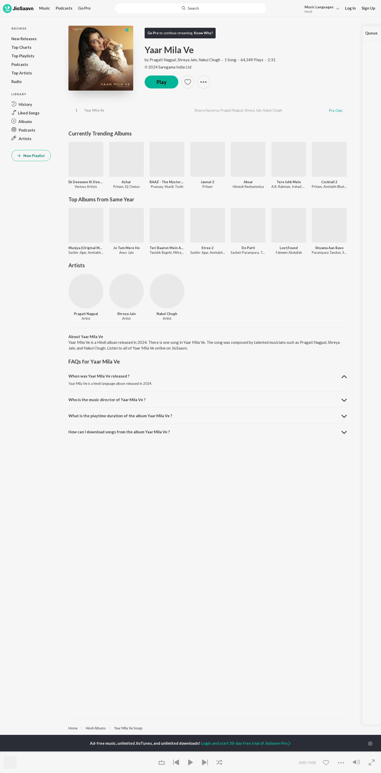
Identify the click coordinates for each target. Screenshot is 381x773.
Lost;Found (289, 248)
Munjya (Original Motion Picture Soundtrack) (85, 248)
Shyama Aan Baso (329, 248)
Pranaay (157, 186)
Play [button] (161, 82)
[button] (320, 8)
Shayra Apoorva (206, 110)
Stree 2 (207, 248)
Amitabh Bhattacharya (340, 186)
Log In (350, 8)
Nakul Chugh (209, 59)
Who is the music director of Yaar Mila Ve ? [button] (106, 399)
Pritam (118, 186)
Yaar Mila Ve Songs (128, 728)
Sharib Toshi (174, 186)
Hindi (308, 11)
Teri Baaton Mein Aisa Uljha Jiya (167, 248)
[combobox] (190, 8)
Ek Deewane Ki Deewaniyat (85, 182)
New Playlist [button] (34, 155)
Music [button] (44, 8)
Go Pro (84, 8)
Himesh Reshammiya (248, 186)
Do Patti (248, 248)
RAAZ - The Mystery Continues (167, 182)
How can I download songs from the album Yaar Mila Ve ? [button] (119, 431)
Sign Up (368, 8)
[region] (207, 728)
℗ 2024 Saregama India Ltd (168, 67)
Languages (319, 7)
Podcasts (64, 8)
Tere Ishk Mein (289, 182)
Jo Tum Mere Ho (126, 248)
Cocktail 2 (329, 182)
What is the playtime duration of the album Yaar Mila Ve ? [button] (120, 415)
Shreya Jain (187, 59)
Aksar (248, 182)
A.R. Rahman (280, 186)
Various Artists (86, 186)
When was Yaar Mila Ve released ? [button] (98, 376)
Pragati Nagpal (163, 59)
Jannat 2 (207, 182)
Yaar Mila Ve (94, 110)
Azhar (126, 182)
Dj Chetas (132, 186)
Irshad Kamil (301, 186)
